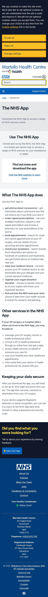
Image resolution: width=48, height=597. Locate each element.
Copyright (24, 588)
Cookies (24, 584)
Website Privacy (24, 576)
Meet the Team (24, 482)
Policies (24, 478)
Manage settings (12, 53)
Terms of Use (24, 572)
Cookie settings (10, 27)
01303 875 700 (30, 536)
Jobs (24, 486)
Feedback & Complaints (24, 491)
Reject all (8, 45)
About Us (24, 473)
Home (4, 98)
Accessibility (24, 580)
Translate (37, 76)
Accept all (9, 38)
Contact (24, 495)
